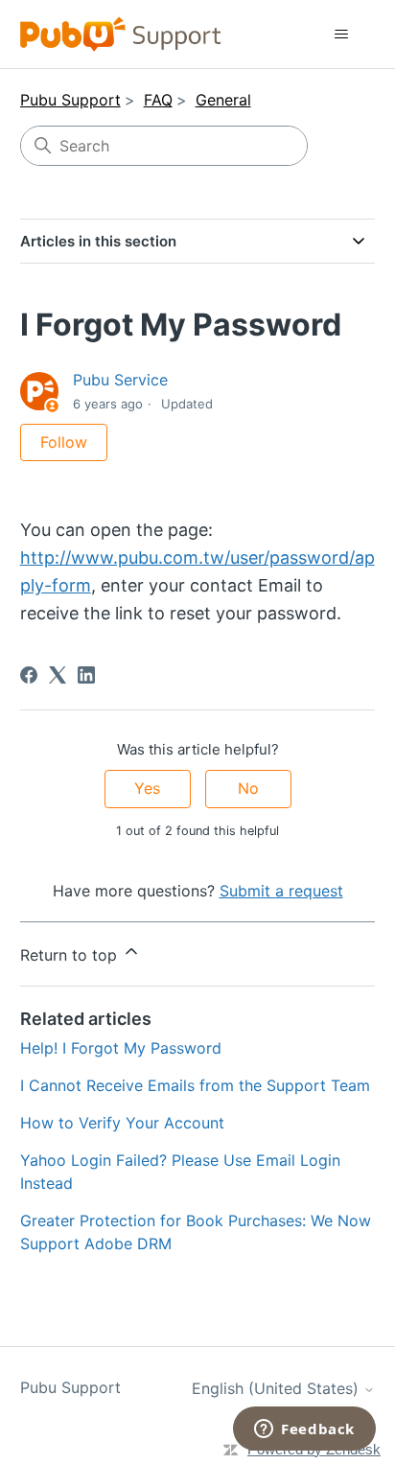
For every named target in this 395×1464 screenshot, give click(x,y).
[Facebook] (28, 675)
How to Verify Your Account (122, 1122)
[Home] (121, 34)
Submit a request (281, 890)
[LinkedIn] (86, 675)
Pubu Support (70, 99)
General (223, 99)
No (248, 788)
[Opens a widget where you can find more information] (304, 1430)
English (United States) (277, 1388)
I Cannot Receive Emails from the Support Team (195, 1085)
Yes (147, 788)
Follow (63, 442)
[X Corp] (57, 675)
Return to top (71, 954)
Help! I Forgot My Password (120, 1047)
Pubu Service (120, 379)
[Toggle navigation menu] (341, 34)
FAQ (158, 99)
